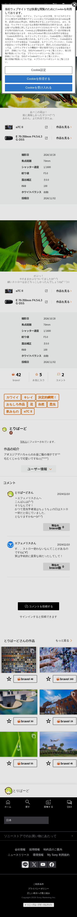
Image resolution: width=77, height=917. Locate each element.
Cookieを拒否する (38, 78)
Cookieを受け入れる (38, 87)
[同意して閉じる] (74, 4)
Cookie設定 (38, 70)
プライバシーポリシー (46, 59)
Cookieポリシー (37, 56)
